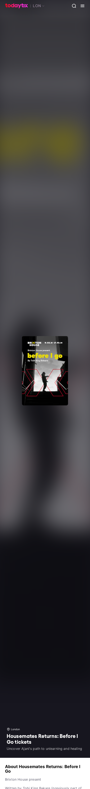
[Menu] (81, 5)
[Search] (72, 5)
